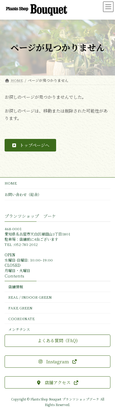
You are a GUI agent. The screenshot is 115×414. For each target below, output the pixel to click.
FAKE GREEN (20, 307)
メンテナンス (19, 329)
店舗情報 (15, 286)
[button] (30, 145)
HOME (11, 183)
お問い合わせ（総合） (23, 194)
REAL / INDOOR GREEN (30, 297)
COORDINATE (21, 318)
